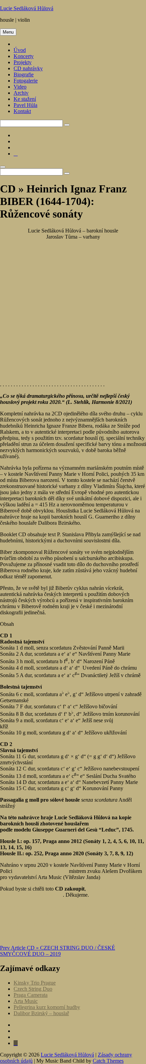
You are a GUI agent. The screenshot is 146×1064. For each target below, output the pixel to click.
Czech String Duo (33, 989)
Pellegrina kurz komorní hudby (47, 1007)
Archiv (21, 93)
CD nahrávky (28, 68)
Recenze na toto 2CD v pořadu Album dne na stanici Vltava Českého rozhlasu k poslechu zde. (69, 909)
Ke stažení (25, 99)
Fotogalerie (26, 80)
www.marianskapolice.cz (41, 871)
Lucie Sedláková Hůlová (26, 8)
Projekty (23, 62)
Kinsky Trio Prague (35, 983)
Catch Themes (108, 1061)
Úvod (20, 50)
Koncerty (24, 56)
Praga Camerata (31, 995)
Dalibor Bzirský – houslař (41, 1013)
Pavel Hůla (25, 105)
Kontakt (22, 111)
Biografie (24, 74)
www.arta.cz (115, 877)
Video (20, 87)
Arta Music (26, 1001)
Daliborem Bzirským (114, 823)
